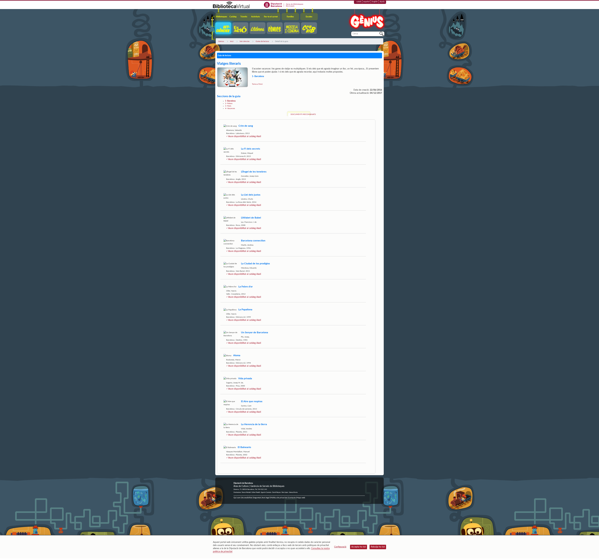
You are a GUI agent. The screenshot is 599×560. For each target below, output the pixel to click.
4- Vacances (230, 108)
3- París (228, 106)
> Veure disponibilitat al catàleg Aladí (243, 136)
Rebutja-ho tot (378, 547)
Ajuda (382, 1)
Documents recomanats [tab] (300, 114)
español (366, 1)
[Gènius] (366, 20)
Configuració (340, 547)
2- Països (228, 103)
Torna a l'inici (257, 84)
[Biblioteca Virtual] (231, 4)
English (375, 1)
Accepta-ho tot (358, 547)
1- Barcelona (230, 101)
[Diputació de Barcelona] (283, 4)
